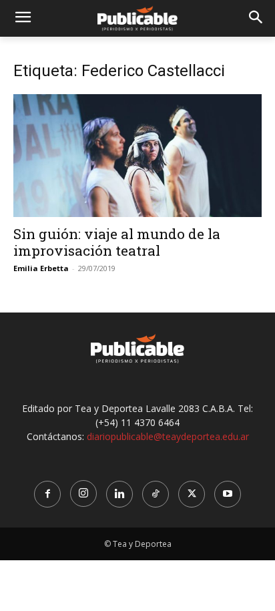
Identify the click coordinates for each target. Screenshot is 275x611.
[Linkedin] (119, 494)
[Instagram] (83, 493)
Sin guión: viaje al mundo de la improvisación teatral (116, 242)
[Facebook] (47, 494)
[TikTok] (155, 494)
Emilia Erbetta (41, 268)
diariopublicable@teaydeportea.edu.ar (168, 436)
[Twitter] (191, 494)
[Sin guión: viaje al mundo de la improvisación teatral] (137, 155)
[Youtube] (227, 494)
